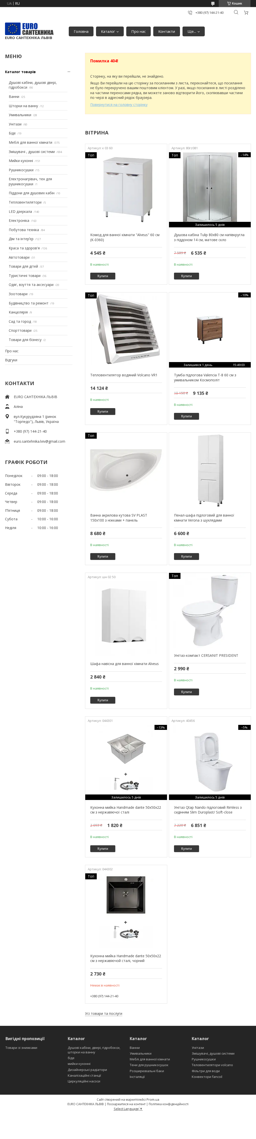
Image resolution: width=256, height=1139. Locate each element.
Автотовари (19, 257)
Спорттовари (20, 330)
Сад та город (20, 321)
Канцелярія (18, 312)
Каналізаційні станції (84, 1075)
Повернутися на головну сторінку (119, 104)
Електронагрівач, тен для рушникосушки (30, 181)
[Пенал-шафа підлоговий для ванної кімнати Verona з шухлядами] (210, 470)
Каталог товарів (20, 71)
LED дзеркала (20, 211)
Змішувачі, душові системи (213, 1053)
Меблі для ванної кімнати (30, 142)
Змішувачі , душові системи (32, 151)
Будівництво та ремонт (28, 303)
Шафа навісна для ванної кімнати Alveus (124, 663)
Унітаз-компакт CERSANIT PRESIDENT (206, 655)
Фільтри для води (206, 1071)
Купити (103, 276)
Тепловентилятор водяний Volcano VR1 (124, 375)
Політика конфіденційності (168, 1104)
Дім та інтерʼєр (21, 238)
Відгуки (11, 360)
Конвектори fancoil (207, 1076)
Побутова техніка (24, 229)
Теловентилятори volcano (212, 1065)
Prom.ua (152, 1099)
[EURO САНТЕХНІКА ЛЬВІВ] (29, 29)
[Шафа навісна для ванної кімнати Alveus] (126, 618)
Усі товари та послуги (103, 1013)
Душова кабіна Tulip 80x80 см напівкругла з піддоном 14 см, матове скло (209, 237)
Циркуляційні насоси (84, 1081)
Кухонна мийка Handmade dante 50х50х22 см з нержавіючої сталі (125, 810)
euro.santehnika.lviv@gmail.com (39, 441)
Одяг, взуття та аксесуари (31, 284)
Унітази (15, 124)
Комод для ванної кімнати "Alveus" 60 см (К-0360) (125, 237)
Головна (81, 31)
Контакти (166, 31)
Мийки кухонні (21, 160)
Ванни (14, 96)
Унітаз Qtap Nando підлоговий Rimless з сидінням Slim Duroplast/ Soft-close (208, 810)
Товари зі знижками (21, 1047)
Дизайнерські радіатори (87, 1069)
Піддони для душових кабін (31, 193)
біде (71, 1058)
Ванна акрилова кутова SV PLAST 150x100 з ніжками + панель (118, 518)
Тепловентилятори (25, 202)
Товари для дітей (23, 266)
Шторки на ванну (23, 105)
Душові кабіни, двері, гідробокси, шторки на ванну (94, 1049)
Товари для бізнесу (25, 339)
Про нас (138, 31)
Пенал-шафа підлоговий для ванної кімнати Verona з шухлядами (204, 518)
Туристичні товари (24, 275)
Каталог (108, 31)
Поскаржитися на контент (126, 1104)
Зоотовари (18, 293)
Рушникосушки (21, 170)
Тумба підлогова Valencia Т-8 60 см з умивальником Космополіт (205, 377)
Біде (12, 133)
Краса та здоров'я (24, 248)
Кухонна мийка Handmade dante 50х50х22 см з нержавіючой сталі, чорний (125, 958)
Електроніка (19, 220)
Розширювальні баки (147, 1071)
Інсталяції (137, 1076)
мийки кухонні (79, 1063)
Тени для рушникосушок (149, 1065)
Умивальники (20, 114)
